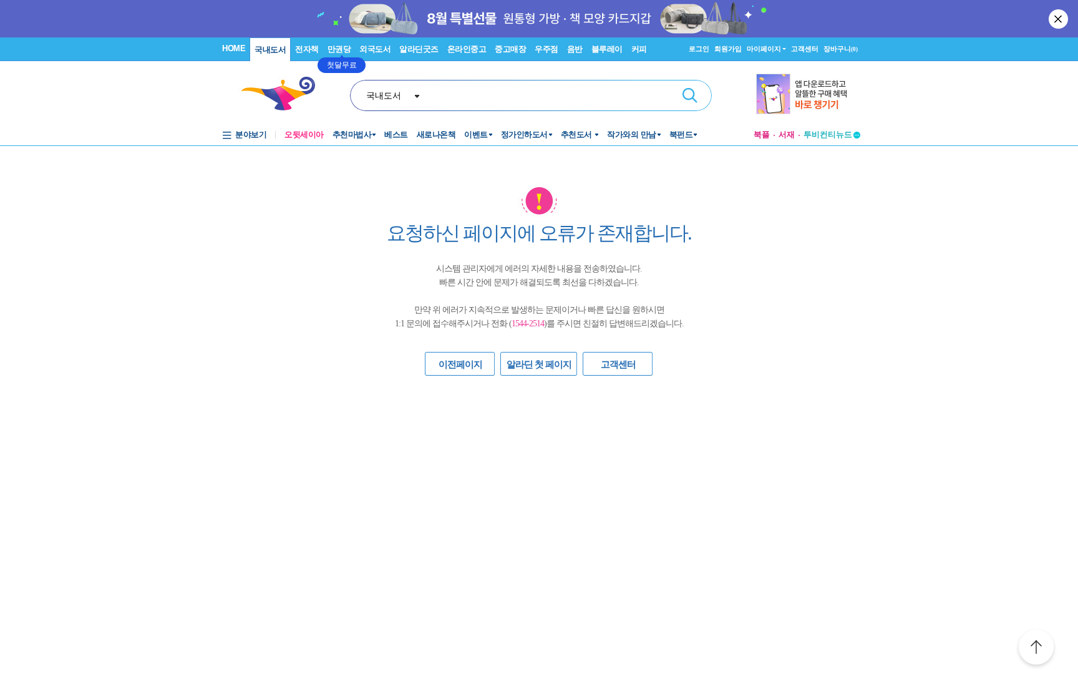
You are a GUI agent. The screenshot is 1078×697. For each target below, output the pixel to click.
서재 (787, 134)
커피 (639, 49)
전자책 (307, 49)
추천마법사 (352, 134)
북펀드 (681, 134)
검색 (690, 95)
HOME (233, 48)
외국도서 (375, 49)
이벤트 (476, 134)
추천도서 (578, 134)
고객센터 (804, 48)
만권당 (339, 49)
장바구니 (840, 48)
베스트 (396, 134)
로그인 (699, 48)
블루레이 (607, 49)
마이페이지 (764, 48)
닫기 (1059, 18)
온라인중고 (467, 49)
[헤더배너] (808, 94)
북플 (762, 134)
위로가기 (1036, 649)
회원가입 (728, 48)
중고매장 (510, 49)
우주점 (546, 49)
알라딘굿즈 (419, 49)
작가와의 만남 (631, 134)
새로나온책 (436, 134)
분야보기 (250, 134)
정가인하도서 (524, 134)
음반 (575, 49)
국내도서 (270, 49)
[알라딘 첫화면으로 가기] (284, 94)
